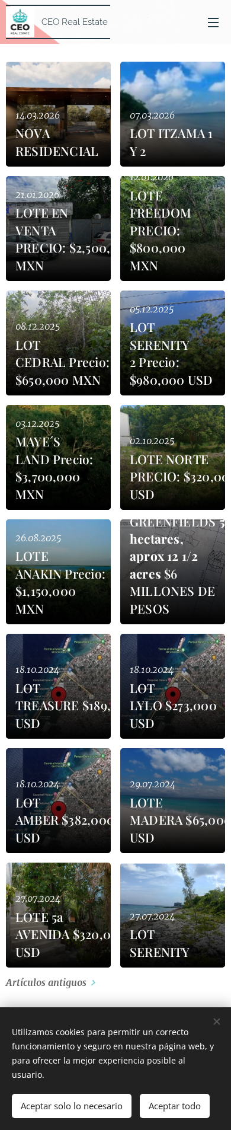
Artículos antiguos (46, 982)
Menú (213, 22)
